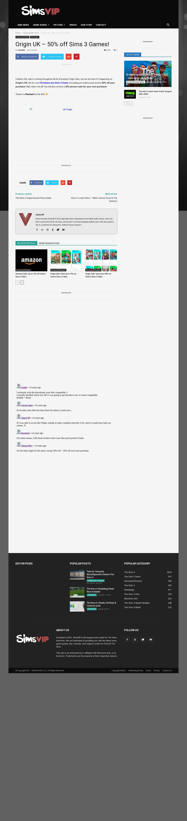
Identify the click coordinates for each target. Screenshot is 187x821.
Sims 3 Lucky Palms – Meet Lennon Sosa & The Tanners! (94, 199)
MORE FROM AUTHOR (49, 243)
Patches (58, 24)
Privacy (157, 670)
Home (18, 33)
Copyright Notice (119, 670)
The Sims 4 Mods (132, 607)
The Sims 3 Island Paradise (137, 602)
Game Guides (40, 24)
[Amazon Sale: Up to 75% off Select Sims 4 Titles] (31, 260)
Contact (101, 24)
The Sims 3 (34, 37)
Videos (73, 24)
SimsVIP (21, 50)
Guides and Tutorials (96, 581)
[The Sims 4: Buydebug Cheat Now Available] (77, 592)
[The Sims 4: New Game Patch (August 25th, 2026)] (130, 94)
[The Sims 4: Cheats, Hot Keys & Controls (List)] (77, 606)
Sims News (23, 24)
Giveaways (129, 589)
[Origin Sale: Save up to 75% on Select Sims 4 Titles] (66, 260)
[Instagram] (48, 230)
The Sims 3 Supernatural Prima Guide (33, 198)
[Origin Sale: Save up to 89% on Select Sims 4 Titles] (101, 260)
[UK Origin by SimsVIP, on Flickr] (66, 128)
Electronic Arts (131, 598)
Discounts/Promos (22, 37)
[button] (168, 24)
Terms (148, 670)
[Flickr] (43, 230)
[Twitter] (59, 230)
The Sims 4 (92, 595)
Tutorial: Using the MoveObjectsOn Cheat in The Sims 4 (100, 574)
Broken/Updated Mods (135, 82)
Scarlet (149, 82)
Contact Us (167, 670)
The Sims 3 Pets (132, 594)
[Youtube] (64, 230)
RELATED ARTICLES (26, 243)
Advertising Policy (135, 670)
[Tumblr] (53, 230)
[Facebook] (38, 230)
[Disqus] (66, 343)
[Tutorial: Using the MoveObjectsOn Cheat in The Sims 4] (77, 575)
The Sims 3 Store (132, 576)
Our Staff (86, 24)
